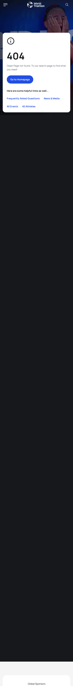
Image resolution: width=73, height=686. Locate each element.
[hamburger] (5, 4)
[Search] (67, 5)
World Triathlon (35, 5)
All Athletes (28, 106)
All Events (12, 106)
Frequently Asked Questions (23, 98)
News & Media (52, 98)
